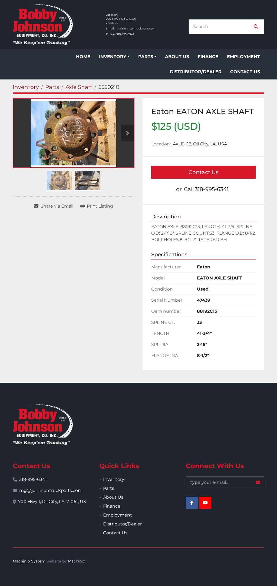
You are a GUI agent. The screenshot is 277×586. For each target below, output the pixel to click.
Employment (243, 56)
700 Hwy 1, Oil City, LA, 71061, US (52, 501)
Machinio (76, 561)
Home (83, 56)
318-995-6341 (125, 34)
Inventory (112, 56)
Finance (208, 56)
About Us (177, 56)
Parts (145, 56)
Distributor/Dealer (196, 71)
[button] (114, 56)
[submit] (256, 26)
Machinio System (29, 561)
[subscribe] (258, 482)
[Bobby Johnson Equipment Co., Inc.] (43, 424)
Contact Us (245, 71)
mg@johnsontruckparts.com (136, 28)
